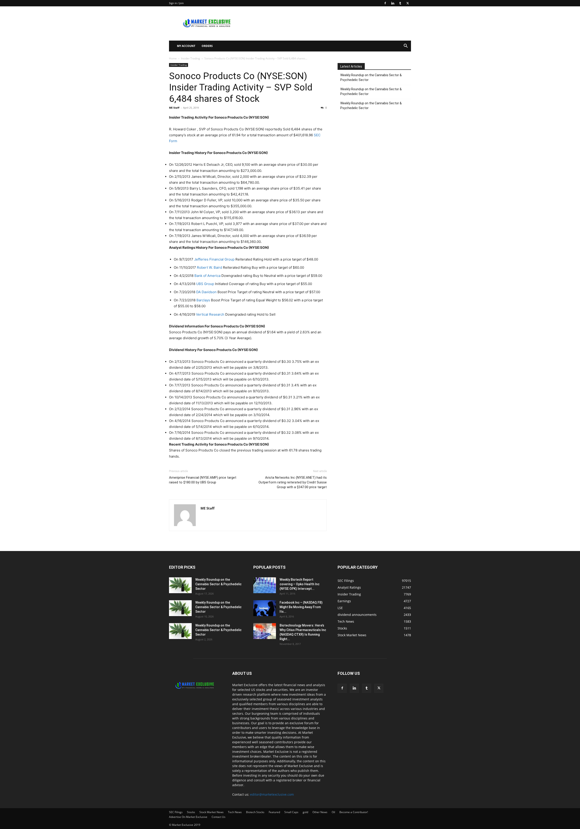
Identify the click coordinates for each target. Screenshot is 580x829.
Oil (333, 812)
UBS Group (205, 284)
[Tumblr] (400, 3)
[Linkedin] (392, 3)
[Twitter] (407, 3)
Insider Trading (190, 58)
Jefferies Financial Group (214, 259)
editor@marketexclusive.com (272, 794)
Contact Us (218, 817)
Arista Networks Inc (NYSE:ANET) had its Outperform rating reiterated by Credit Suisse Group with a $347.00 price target (293, 482)
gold (305, 812)
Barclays (203, 300)
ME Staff (174, 107)
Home (173, 58)
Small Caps (291, 812)
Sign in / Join (176, 3)
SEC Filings (176, 812)
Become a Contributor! (353, 812)
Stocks (191, 812)
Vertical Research (210, 314)
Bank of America (207, 275)
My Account (186, 46)
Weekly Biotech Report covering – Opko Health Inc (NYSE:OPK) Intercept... (299, 584)
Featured (274, 812)
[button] (405, 46)
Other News (319, 812)
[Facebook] (385, 3)
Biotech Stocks (255, 812)
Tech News (235, 812)
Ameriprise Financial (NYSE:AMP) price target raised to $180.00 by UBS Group (202, 479)
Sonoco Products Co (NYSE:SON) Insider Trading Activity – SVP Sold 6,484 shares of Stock (240, 87)
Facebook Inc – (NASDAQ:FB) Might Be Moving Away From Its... (301, 607)
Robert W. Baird (209, 267)
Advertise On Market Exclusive (188, 817)
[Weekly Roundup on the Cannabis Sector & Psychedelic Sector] (180, 585)
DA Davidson (206, 292)
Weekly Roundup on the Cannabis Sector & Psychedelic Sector (371, 77)
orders (207, 46)
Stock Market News (211, 812)
